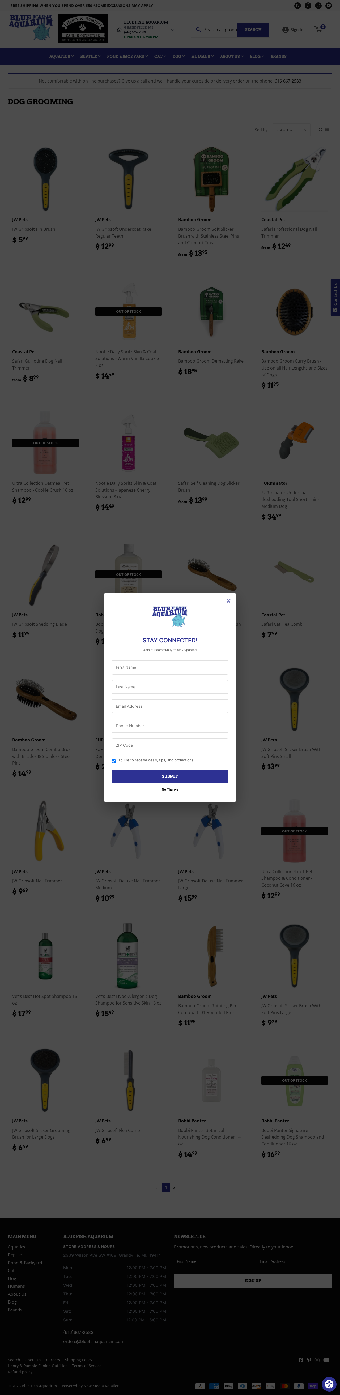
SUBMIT (170, 776)
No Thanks (170, 789)
